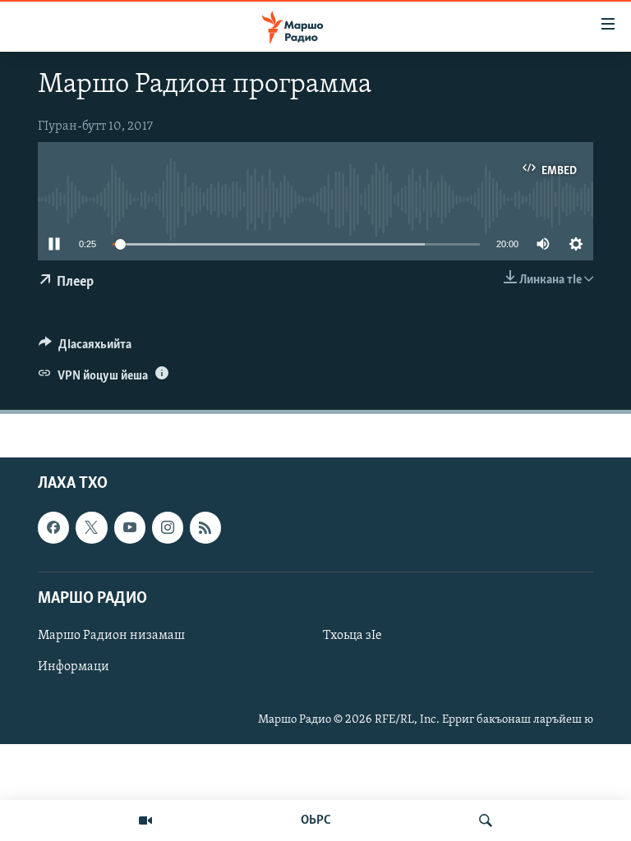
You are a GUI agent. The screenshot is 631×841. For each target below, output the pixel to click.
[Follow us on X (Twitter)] (91, 528)
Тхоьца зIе (352, 635)
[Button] (85, 348)
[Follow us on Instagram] (167, 528)
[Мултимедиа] (145, 820)
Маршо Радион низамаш (111, 635)
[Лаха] (485, 820)
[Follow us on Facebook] (53, 528)
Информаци (73, 666)
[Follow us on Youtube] (129, 528)
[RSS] (205, 528)
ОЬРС (316, 820)
